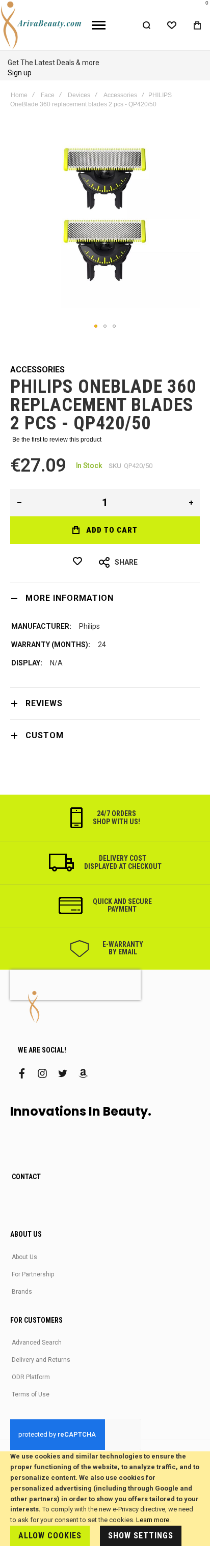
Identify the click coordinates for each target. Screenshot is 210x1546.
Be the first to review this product (56, 439)
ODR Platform (31, 1377)
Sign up (20, 73)
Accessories (120, 95)
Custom (44, 735)
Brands (22, 1291)
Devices (79, 95)
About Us (24, 1257)
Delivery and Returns (41, 1359)
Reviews (44, 703)
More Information (69, 598)
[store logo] (42, 25)
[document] (105, 1498)
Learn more (152, 1520)
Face (48, 95)
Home (19, 95)
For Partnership (33, 1274)
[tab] (105, 598)
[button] (95, 326)
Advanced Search (37, 1342)
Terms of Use (30, 1394)
